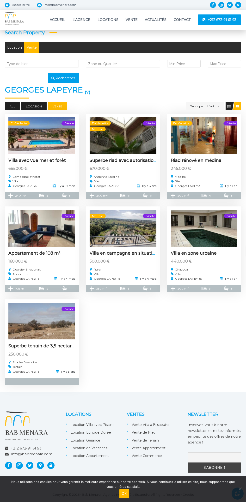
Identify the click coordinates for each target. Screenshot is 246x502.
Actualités (155, 20)
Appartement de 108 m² (34, 253)
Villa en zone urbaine (194, 253)
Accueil (57, 20)
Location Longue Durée (91, 432)
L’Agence (81, 20)
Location (14, 47)
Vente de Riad (143, 432)
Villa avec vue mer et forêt (37, 160)
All (12, 106)
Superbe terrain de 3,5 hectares (42, 346)
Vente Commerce (147, 456)
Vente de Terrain (145, 440)
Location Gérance (85, 440)
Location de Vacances (89, 448)
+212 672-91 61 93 (222, 20)
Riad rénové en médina (196, 160)
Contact (182, 20)
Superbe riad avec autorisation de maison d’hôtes (144, 160)
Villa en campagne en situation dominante (136, 253)
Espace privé (21, 5)
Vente (132, 20)
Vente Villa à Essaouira (150, 425)
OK (124, 493)
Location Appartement (90, 456)
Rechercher (65, 78)
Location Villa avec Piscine (93, 425)
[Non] (240, 488)
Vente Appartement (149, 448)
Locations (108, 20)
